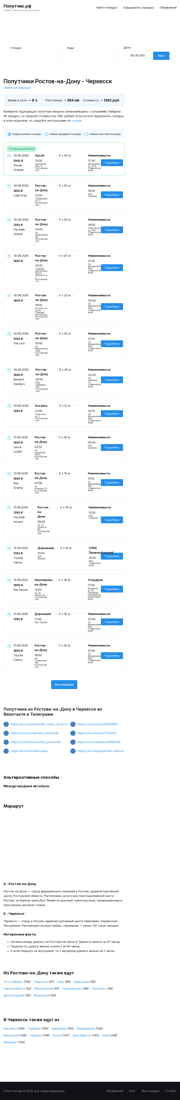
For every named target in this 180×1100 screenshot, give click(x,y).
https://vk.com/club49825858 (97, 724)
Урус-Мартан (86, 1035)
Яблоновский (46, 988)
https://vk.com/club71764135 (97, 733)
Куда (70, 48)
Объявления (168, 7)
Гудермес (38, 1028)
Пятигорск (102, 988)
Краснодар (85, 981)
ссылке (76, 120)
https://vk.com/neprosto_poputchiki (34, 733)
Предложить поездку (138, 7)
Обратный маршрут (17, 87)
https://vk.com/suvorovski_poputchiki (36, 742)
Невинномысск (17, 988)
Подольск (44, 981)
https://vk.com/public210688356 (99, 742)
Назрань (40, 1035)
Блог (132, 1091)
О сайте (170, 1091)
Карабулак (63, 1028)
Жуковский (45, 995)
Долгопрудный (17, 995)
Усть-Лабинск (17, 981)
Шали (109, 1035)
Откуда (16, 48)
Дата (127, 47)
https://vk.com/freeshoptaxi (29, 751)
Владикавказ (90, 1028)
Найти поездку (106, 7)
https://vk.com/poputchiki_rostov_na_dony (39, 724)
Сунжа (61, 1035)
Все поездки (64, 684)
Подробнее (112, 162)
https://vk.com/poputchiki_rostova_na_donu (107, 751)
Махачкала (15, 1035)
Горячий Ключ (75, 988)
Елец (64, 981)
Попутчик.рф (17, 6)
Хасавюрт (14, 1042)
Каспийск (14, 1028)
